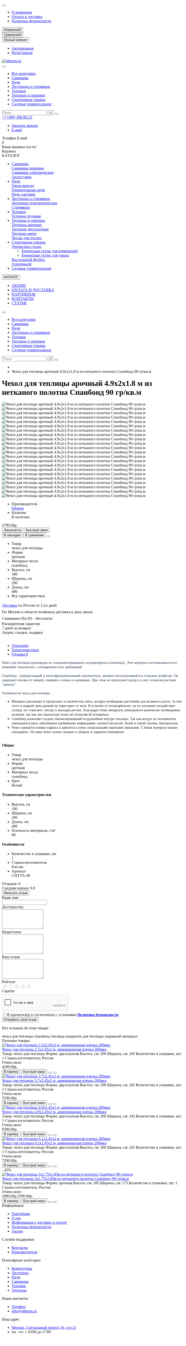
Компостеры (22, 1268)
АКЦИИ (19, 285)
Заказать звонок (25, 125)
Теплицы (19, 1290)
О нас (16, 1218)
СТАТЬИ (19, 303)
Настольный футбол (28, 260)
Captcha (8, 991)
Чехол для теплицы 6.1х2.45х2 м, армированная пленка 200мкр (54, 1143)
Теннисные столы (26, 247)
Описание (20, 645)
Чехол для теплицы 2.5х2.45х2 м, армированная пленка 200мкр (54, 1049)
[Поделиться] (48, 536)
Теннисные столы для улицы (45, 255)
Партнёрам (21, 1214)
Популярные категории (21, 1260)
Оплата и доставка (27, 17)
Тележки (19, 91)
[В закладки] (50, 1072)
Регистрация (22, 53)
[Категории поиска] (4, 66)
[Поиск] (56, 114)
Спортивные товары (29, 100)
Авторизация (22, 48)
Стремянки (21, 207)
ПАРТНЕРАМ (23, 294)
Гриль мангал (23, 186)
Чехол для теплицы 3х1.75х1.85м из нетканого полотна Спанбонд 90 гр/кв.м (65, 1179)
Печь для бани (23, 194)
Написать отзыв (15, 893)
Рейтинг (9, 982)
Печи (16, 82)
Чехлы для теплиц (27, 238)
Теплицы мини (24, 233)
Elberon (18, 508)
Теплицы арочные (27, 225)
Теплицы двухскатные (30, 229)
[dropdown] (4, 5)
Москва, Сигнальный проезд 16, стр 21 (44, 1327)
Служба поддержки (18, 1239)
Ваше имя (10, 897)
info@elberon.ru (24, 1311)
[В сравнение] (55, 1072)
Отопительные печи (28, 190)
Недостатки (11, 932)
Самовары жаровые (28, 168)
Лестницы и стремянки (31, 86)
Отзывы (20, 654)
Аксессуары (21, 177)
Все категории (24, 73)
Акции (17, 1231)
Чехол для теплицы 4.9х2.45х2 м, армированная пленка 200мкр (54, 1112)
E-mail (17, 130)
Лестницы (20, 1273)
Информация (12, 1205)
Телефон (19, 1307)
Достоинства (12, 907)
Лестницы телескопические (34, 203)
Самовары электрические (33, 172)
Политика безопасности (31, 21)
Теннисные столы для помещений (49, 251)
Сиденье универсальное (31, 104)
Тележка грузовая (26, 216)
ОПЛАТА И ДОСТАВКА (33, 290)
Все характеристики (28, 596)
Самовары (20, 78)
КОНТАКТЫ (23, 299)
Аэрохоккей (21, 264)
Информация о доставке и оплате (39, 1222)
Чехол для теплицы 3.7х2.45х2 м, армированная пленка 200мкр (54, 1080)
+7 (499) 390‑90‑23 (17, 117)
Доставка (9, 605)
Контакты (20, 1248)
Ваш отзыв (11, 957)
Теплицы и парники (28, 95)
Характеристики (25, 650)
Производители (25, 1252)
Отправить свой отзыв (20, 1019)
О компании (22, 12)
